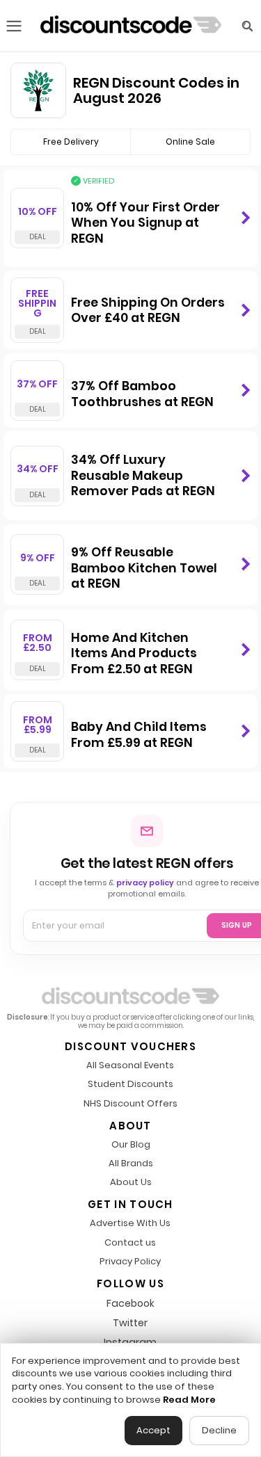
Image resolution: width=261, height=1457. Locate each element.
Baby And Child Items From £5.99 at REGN (139, 734)
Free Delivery (71, 141)
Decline (219, 1430)
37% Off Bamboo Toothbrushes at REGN (142, 394)
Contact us (130, 1243)
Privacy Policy (130, 1262)
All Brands (131, 1164)
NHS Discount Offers (130, 1104)
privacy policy (145, 882)
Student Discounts (130, 1084)
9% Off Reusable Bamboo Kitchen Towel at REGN (144, 568)
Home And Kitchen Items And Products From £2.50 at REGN (134, 653)
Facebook (130, 1303)
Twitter (130, 1323)
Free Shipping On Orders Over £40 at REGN (148, 310)
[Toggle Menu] (13, 26)
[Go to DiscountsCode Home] (130, 25)
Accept (153, 1430)
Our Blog (130, 1145)
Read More (189, 1400)
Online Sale (190, 141)
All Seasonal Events (130, 1066)
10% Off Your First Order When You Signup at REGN (145, 223)
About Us (131, 1183)
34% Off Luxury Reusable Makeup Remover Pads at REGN (143, 475)
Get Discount (245, 218)
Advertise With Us (130, 1224)
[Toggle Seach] (247, 26)
